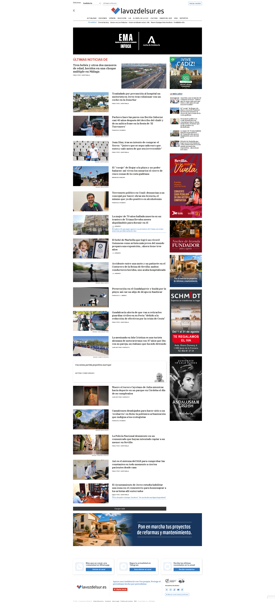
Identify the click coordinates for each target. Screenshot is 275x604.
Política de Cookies (127, 601)
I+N (129, 18)
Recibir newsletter (187, 569)
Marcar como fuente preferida (178, 594)
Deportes (184, 18)
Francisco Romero (119, 130)
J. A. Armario (116, 226)
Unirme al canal (98, 569)
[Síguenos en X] (166, 589)
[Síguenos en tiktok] (174, 589)
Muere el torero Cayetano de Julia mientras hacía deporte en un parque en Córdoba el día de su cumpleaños (138, 390)
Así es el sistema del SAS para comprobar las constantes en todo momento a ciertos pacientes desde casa (138, 464)
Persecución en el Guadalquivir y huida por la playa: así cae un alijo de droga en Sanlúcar (139, 290)
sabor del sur (166, 18)
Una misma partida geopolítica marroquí (93, 365)
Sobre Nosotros (98, 601)
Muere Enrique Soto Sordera (161, 22)
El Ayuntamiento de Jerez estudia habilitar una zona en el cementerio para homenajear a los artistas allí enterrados (139, 488)
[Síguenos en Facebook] (182, 589)
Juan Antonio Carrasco (121, 347)
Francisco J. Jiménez (119, 295)
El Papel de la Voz (140, 18)
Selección (122, 18)
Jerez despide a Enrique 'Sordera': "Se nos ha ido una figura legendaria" (139, 497)
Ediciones (103, 18)
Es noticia (92, 22)
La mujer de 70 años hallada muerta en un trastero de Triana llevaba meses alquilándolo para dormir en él (136, 219)
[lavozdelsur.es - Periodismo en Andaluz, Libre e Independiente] (137, 10)
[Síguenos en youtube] (178, 589)
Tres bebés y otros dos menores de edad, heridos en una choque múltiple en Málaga (94, 68)
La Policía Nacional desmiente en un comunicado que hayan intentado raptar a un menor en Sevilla (138, 439)
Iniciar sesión (195, 3)
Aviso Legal (115, 601)
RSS (135, 601)
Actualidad (91, 18)
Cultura (153, 18)
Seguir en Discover (111, 3)
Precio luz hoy (103, 22)
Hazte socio (121, 589)
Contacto (108, 601)
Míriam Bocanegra (118, 177)
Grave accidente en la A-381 (139, 22)
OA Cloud (152, 601)
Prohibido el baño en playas (184, 22)
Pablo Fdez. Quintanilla (81, 75)
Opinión (112, 18)
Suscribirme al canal (142, 569)
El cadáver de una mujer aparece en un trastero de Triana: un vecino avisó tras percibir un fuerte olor (137, 230)
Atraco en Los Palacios (118, 22)
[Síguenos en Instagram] (170, 589)
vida (176, 18)
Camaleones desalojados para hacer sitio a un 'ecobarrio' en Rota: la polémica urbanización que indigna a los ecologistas (139, 414)
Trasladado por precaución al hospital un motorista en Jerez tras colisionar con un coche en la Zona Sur (136, 96)
